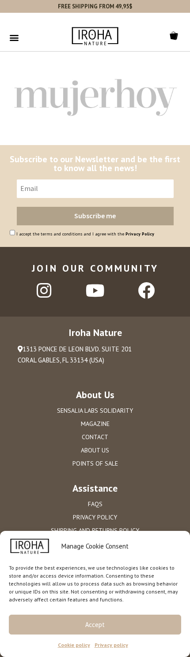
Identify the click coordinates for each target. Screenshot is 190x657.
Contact (95, 437)
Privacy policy (111, 645)
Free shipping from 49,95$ (95, 6)
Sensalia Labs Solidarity (95, 410)
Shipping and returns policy (95, 530)
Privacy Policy (139, 234)
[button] (14, 37)
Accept (95, 624)
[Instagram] (44, 290)
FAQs (95, 504)
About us (95, 450)
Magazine (95, 424)
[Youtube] (95, 290)
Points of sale (95, 463)
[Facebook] (146, 290)
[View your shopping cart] (175, 35)
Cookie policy (74, 645)
